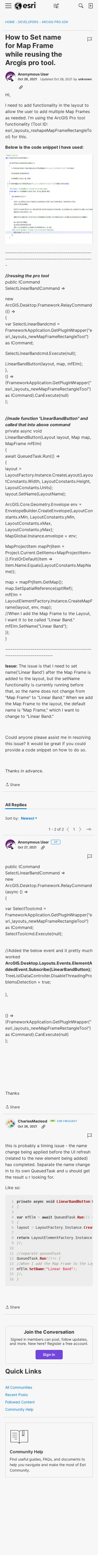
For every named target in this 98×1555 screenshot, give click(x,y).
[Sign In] (90, 6)
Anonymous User (33, 74)
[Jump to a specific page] (88, 829)
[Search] (81, 6)
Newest (27, 818)
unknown (85, 79)
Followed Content (20, 1402)
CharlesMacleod (32, 1121)
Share (12, 785)
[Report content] (90, 39)
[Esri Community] (26, 6)
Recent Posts (16, 1394)
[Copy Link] (21, 87)
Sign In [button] (49, 1354)
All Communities (18, 1387)
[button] (49, 199)
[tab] (16, 804)
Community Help (19, 1409)
